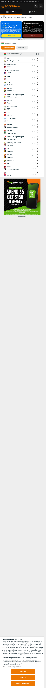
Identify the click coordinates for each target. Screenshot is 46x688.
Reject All (23, 677)
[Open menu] (41, 6)
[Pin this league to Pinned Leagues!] (21, 54)
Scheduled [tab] (22, 48)
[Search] (36, 6)
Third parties (28, 655)
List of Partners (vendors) (11, 667)
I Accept (23, 671)
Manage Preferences (23, 684)
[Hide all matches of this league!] (42, 54)
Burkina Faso (10, 43)
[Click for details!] (22, 60)
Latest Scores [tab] (8, 48)
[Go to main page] (12, 6)
